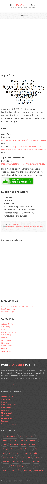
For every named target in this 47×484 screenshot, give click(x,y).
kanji (4, 453)
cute (21, 440)
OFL (12, 466)
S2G (36, 466)
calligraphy (30, 436)
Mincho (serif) (6, 340)
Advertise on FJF (24, 385)
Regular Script (6, 346)
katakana (40, 226)
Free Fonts (24, 5)
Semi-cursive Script (9, 351)
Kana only (5, 338)
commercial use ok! (22, 226)
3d (3, 436)
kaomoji (37, 457)
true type (27, 470)
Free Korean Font (7, 312)
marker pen (26, 462)
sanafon (6, 470)
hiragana (33, 226)
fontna (23, 445)
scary (13, 470)
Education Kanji (32, 440)
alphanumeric (10, 226)
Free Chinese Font (8, 309)
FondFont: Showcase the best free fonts (17, 306)
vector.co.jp (7, 229)
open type (21, 466)
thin (19, 470)
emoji (5, 445)
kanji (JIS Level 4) (25, 457)
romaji (30, 466)
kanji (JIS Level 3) (9, 457)
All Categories (22, 16)
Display (4, 329)
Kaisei (37, 449)
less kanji (15, 462)
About (3, 385)
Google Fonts (8, 449)
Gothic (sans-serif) (8, 332)
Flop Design (13, 445)
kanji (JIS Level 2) (31, 453)
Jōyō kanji (28, 449)
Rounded (4, 348)
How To (12, 385)
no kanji (5, 466)
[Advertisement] (23, 46)
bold (22, 436)
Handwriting (14, 224)
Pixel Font (5, 343)
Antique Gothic (7, 324)
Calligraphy (5, 327)
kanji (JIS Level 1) (15, 453)
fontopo (32, 445)
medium (36, 462)
